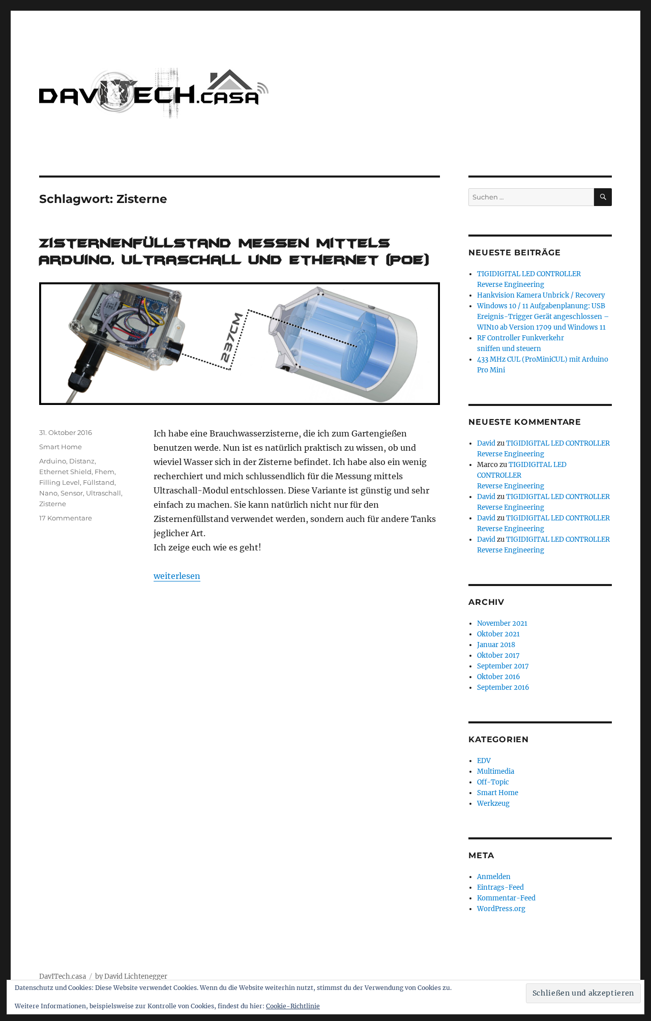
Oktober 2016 (498, 677)
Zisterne (52, 504)
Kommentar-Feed (506, 898)
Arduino (52, 461)
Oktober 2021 (498, 634)
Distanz (82, 461)
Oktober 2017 (498, 655)
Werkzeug (493, 803)
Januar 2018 (496, 644)
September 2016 (503, 687)
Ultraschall (103, 493)
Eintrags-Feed (500, 887)
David (486, 443)
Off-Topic (493, 782)
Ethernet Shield (65, 472)
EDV (484, 760)
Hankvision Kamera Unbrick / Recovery (541, 295)
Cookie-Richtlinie (293, 1006)
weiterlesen (177, 576)
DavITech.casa (62, 976)
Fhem (104, 472)
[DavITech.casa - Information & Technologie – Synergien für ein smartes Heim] (154, 93)
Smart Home (60, 447)
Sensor (72, 493)
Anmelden (494, 876)
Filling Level (59, 482)
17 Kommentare (65, 518)
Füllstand (98, 482)
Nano (48, 493)
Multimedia (495, 771)
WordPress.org (501, 909)
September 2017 (503, 666)
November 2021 (502, 623)
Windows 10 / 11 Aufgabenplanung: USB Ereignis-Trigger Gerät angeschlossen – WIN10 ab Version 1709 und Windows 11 (543, 317)
